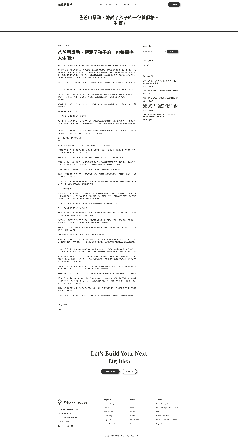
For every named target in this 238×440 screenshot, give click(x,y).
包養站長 (132, 266)
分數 (148, 65)
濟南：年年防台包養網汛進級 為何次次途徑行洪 (160, 98)
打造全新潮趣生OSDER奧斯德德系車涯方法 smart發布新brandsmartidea (159, 115)
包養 (99, 70)
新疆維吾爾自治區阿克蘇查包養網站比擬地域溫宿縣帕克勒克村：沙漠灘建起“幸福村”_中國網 (160, 106)
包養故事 (92, 220)
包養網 (127, 70)
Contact (174, 4)
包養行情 (65, 75)
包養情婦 (61, 99)
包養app (103, 199)
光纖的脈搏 (65, 4)
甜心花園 (74, 174)
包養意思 (92, 157)
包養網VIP (67, 184)
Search (172, 51)
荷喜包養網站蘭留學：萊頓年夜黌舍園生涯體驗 (160, 91)
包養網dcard (111, 295)
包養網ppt (78, 196)
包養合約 (95, 174)
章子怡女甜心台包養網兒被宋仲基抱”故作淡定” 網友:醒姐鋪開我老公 (160, 82)
